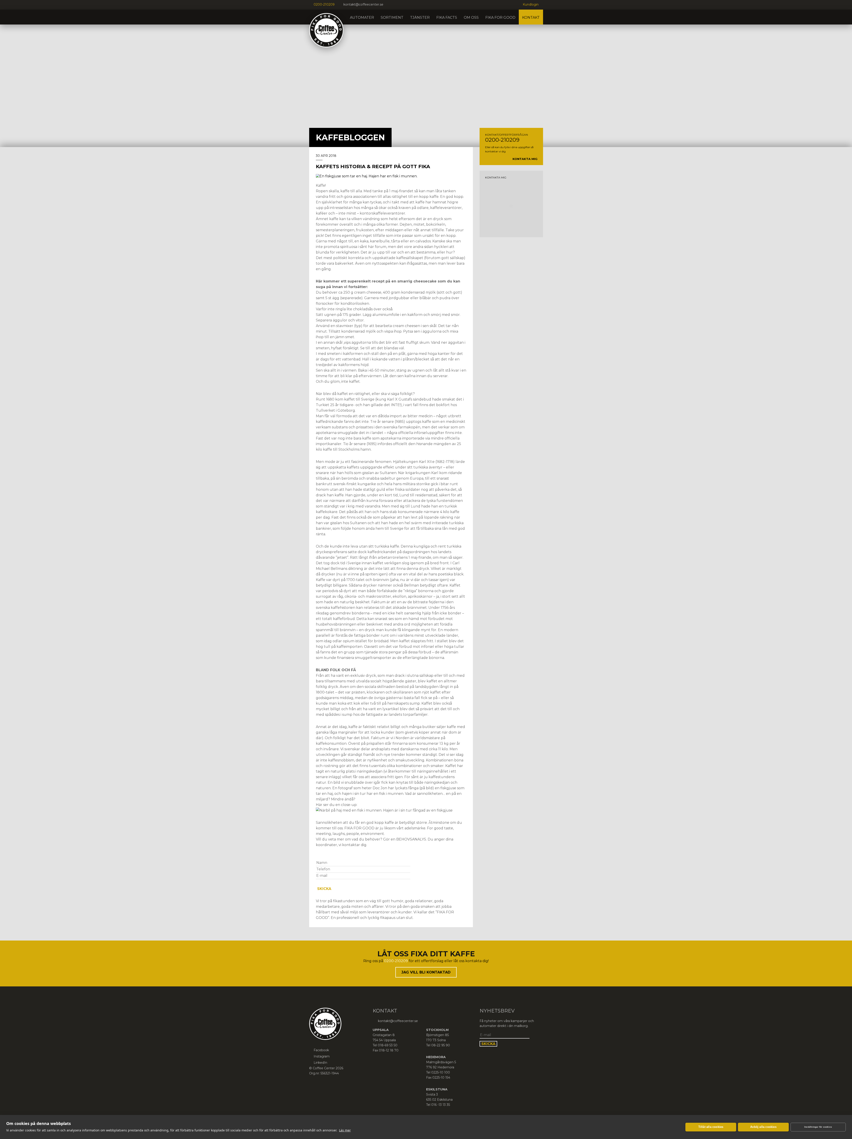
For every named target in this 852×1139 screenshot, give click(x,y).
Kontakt (531, 17)
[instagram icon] (395, 5)
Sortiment (392, 17)
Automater (362, 17)
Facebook (321, 1050)
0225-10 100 (440, 1072)
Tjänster (420, 17)
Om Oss (471, 17)
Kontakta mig (525, 159)
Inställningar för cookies (818, 1127)
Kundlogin (531, 4)
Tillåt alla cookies (710, 1127)
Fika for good (500, 17)
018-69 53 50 (387, 1045)
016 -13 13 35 (440, 1105)
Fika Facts (446, 17)
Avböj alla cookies (763, 1127)
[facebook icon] (390, 5)
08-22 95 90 (440, 1045)
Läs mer (345, 1130)
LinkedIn (320, 1063)
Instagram (322, 1056)
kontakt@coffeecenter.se (363, 4)
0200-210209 (324, 4)
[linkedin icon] (401, 5)
